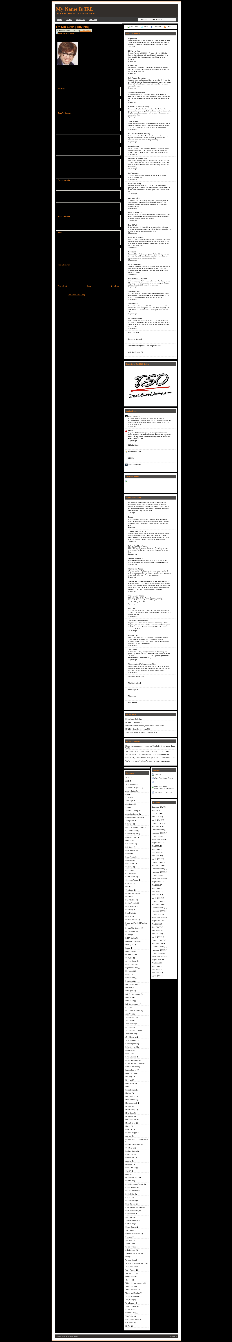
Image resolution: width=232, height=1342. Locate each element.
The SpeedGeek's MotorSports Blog (141, 664)
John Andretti (130, 1024)
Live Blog (128, 1077)
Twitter (69, 20)
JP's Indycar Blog (135, 318)
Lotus (127, 1087)
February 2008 (157, 901)
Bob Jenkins (129, 844)
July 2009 (155, 846)
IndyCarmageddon (132, 1004)
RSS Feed (93, 20)
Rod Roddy (129, 1197)
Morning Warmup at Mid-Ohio (138, 53)
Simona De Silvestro (132, 1234)
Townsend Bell (130, 1306)
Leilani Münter (130, 1073)
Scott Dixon (129, 1224)
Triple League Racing (136, 596)
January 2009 (157, 866)
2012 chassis (130, 784)
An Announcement (134, 281)
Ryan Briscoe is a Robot (134, 1207)
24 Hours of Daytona (132, 788)
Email (169, 27)
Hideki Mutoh (130, 964)
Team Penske (130, 1270)
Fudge (127, 948)
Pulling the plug (131, 1168)
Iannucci (61, 232)
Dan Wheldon (130, 900)
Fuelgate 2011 (133, 254)
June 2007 (156, 927)
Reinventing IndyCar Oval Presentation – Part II (144, 109)
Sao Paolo (129, 1217)
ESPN (130, 431)
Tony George (130, 1300)
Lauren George (131, 1070)
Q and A (128, 1171)
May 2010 (155, 814)
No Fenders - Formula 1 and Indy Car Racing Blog (147, 503)
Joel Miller (129, 1021)
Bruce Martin (130, 857)
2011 (127, 781)
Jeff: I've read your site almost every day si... (141, 754)
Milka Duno (129, 1113)
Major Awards (130, 1096)
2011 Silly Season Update (136, 293)
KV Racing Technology (133, 1063)
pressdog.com (133, 146)
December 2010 (158, 807)
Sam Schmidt (130, 1214)
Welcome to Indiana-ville (137, 159)
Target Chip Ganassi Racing (135, 1263)
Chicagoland (130, 873)
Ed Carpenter (130, 931)
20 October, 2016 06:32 (136, 598)
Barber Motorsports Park (134, 827)
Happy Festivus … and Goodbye (139, 148)
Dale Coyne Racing (132, 893)
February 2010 (157, 823)
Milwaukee (129, 1116)
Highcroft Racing (131, 968)
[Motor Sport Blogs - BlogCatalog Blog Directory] (164, 788)
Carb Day (128, 867)
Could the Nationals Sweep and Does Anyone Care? (145, 80)
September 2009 (158, 839)
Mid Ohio (128, 1106)
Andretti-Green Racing (133, 817)
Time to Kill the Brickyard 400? (138, 306)
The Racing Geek (134, 683)
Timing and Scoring (132, 1293)
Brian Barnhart (130, 850)
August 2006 (156, 960)
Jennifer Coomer (64, 113)
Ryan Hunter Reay (132, 1211)
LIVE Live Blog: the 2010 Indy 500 (137, 729)
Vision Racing (130, 1313)
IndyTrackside (133, 173)
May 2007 (155, 930)
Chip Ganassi (130, 877)
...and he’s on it (133, 121)
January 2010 (157, 826)
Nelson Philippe (131, 1133)
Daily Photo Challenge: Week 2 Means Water (143, 161)
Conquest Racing (131, 880)
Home (59, 20)
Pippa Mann (129, 1158)
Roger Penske (130, 1201)
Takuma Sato (130, 1260)
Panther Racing (131, 1151)
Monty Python (130, 1123)
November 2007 (158, 911)
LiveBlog (128, 1080)
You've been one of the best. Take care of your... (142, 761)
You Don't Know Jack (136, 677)
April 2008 (155, 895)
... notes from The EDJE (137, 532)
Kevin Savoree (130, 1057)
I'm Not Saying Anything (72, 26)
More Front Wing (134, 184)
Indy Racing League (132, 994)
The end (128, 1280)
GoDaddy (128, 958)
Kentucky (128, 1050)
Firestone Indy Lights (133, 941)
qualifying (129, 1174)
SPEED (131, 458)
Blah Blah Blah (130, 837)
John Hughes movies (133, 1030)
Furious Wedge (131, 951)
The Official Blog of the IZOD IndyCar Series (144, 346)
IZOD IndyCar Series (132, 1011)
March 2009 (156, 859)
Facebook (80, 20)
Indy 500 (128, 988)
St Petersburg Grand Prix (134, 1253)
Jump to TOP (172, 1336)
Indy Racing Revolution (137, 78)
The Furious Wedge (135, 569)
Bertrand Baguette (132, 834)
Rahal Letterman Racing (134, 1184)
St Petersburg (130, 1250)
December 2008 (158, 869)
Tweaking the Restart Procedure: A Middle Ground (144, 266)
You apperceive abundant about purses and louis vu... (145, 751)
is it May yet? (133, 65)
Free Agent (129, 945)
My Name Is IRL (74, 9)
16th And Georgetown (136, 92)
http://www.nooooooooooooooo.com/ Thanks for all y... (145, 746)
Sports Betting (130, 1247)
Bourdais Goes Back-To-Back (138, 94)
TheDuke (61, 89)
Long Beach (129, 1083)
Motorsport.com (134, 416)
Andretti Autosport (131, 814)
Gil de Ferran (130, 955)
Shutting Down (133, 214)
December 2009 (158, 830)
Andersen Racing (131, 811)
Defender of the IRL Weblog (138, 107)
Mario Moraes (130, 1100)
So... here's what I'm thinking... (139, 134)
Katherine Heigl (131, 1047)
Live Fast (131, 608)
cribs (127, 887)
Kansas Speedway (132, 1044)
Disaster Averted (131, 920)
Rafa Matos (129, 1181)
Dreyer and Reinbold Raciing (136, 923)
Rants (130, 517)
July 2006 (155, 963)
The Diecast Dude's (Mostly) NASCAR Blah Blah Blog (148, 581)
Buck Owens (130, 860)
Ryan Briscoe (130, 1204)
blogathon (129, 840)
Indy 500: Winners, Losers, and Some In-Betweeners (144, 726)
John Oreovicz (130, 1034)
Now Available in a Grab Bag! (137, 666)
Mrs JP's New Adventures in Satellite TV (141, 320)
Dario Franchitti (131, 906)
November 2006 (158, 950)
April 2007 (155, 934)
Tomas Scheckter (131, 1296)
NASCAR (128, 1130)
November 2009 (158, 833)
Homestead (129, 971)
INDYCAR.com (133, 445)
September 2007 (158, 917)
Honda (127, 974)
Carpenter (129, 870)
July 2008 (155, 885)
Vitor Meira (129, 1316)
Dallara (128, 897)
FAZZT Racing (130, 938)
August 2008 (156, 882)
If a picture (129, 981)
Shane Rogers (130, 1227)
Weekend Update (134, 571)
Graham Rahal (130, 961)
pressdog (128, 1164)
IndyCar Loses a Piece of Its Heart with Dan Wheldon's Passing (149, 239)
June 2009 (156, 849)
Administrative (130, 791)
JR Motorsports (130, 1040)
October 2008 (157, 875)
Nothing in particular (132, 1145)
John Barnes (130, 1027)
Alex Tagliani (130, 804)
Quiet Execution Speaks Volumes (139, 123)
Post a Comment (64, 265)
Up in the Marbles (135, 264)
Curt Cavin (129, 890)
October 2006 (157, 953)
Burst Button (129, 863)
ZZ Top (127, 1326)
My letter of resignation (133, 722)
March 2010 (156, 820)
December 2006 (158, 947)
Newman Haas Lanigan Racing (136, 1139)
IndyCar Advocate (135, 213)
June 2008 (156, 888)
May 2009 (155, 852)
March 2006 (156, 976)
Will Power (129, 1323)
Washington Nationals (133, 1320)
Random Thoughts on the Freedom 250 (141, 40)
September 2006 (158, 956)
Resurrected (132, 67)
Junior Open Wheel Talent (138, 621)
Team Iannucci (130, 1267)
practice (128, 1161)
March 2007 (156, 937)
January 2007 (157, 943)
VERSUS (128, 1310)
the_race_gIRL (133, 198)
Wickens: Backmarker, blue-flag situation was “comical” (146, 418)
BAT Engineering (131, 831)
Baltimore (128, 824)
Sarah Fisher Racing (132, 1220)
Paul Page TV (133, 690)
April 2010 (155, 817)
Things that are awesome (134, 1283)
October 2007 (157, 914)
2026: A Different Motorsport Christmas (141, 548)
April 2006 (155, 973)
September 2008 (158, 878)
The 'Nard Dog (130, 1273)
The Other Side (133, 291)
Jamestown (132, 650)
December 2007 (158, 908)
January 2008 (157, 904)
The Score (132, 696)
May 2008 (155, 891)
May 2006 (155, 969)
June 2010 (156, 810)
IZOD (127, 1007)
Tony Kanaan (130, 1303)
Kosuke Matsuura (131, 1060)
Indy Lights (129, 991)
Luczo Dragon (130, 1090)
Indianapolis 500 (131, 984)
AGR (127, 794)
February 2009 (157, 862)
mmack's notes (130, 1120)
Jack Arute (129, 1014)
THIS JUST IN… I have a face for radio (141, 200)
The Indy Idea (133, 304)
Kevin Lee (129, 1054)
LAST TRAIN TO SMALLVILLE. (138, 519)
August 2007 (156, 921)
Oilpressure (132, 39)
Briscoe (128, 854)
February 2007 (157, 940)
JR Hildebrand (130, 1037)
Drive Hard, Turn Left (136, 237)
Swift (127, 1257)
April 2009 (155, 856)
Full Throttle (132, 703)
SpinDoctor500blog (135, 558)
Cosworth (128, 883)
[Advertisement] (145, 10)
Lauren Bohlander (132, 1067)
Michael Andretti (131, 1103)
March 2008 (156, 898)
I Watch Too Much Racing (137, 546)
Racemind (132, 252)
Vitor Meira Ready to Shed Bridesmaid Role (141, 732)
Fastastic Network (135, 339)
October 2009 (157, 836)
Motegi (127, 1126)
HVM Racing (130, 978)
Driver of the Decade (132, 928)
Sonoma (128, 1237)
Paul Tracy (129, 1154)
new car (128, 1136)
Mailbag (128, 1093)
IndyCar (128, 998)
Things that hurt (131, 1286)
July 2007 (155, 924)
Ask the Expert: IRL (135, 352)
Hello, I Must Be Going (133, 719)
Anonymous (129, 821)
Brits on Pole (133, 635)
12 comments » (85, 31)
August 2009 (156, 843)
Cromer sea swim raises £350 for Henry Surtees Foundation (148, 637)
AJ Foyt (128, 798)
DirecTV (128, 916)
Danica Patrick (130, 903)
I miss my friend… (134, 136)
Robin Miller (129, 1194)
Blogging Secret (73, 1336)
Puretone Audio (64, 180)
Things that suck (131, 1290)
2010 (127, 778)
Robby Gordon (130, 1188)
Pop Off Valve (133, 225)
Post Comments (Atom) (76, 295)
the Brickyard (130, 1277)
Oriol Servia (129, 1148)
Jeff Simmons (130, 1017)
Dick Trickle (129, 913)
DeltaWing (129, 910)
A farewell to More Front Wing (138, 186)
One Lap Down (133, 333)
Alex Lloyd (129, 801)
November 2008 (158, 872)
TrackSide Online (134, 465)
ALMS (127, 808)
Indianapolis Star (134, 452)
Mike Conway (130, 1110)
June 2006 (156, 966)
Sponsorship (130, 1244)
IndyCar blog (130, 1001)
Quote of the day (131, 1178)
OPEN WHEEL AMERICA (137, 279)
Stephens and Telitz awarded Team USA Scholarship (145, 623)
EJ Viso (128, 935)
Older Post (115, 286)
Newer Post (62, 286)
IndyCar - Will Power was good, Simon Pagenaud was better (148, 433)
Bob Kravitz (129, 847)
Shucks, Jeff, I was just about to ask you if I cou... (142, 758)
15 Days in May (134, 51)
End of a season (133, 227)
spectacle (128, 1240)
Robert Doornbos (131, 1191)
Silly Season (130, 1230)
